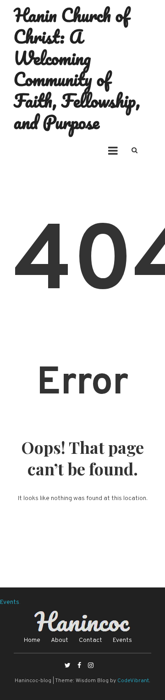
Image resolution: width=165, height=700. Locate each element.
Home (32, 640)
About (59, 640)
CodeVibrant (133, 680)
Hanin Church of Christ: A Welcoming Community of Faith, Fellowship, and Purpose (77, 68)
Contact (90, 640)
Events (9, 602)
